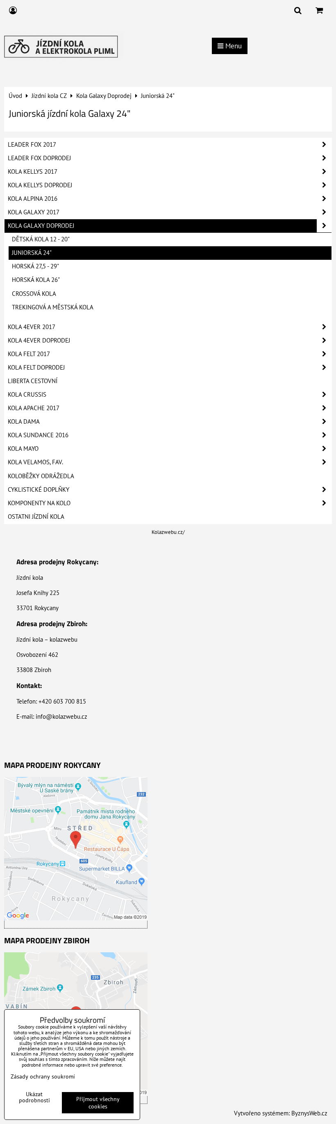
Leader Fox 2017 (32, 144)
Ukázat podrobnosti (34, 1097)
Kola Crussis (27, 394)
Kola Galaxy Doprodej (41, 225)
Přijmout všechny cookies (98, 1102)
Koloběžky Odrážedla (41, 476)
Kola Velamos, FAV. (35, 462)
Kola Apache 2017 (33, 408)
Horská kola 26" (36, 280)
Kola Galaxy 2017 (33, 212)
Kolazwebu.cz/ (168, 532)
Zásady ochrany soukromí (43, 1076)
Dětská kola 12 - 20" (41, 239)
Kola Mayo (23, 448)
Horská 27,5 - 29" (35, 266)
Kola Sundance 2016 (38, 435)
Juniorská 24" (32, 253)
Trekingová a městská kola (52, 307)
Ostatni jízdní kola (36, 516)
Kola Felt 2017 (29, 354)
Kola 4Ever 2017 (31, 327)
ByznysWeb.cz (309, 1113)
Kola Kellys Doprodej (40, 185)
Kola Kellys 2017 (32, 171)
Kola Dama (24, 421)
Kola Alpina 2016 (32, 198)
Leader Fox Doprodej (39, 158)
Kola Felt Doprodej (36, 367)
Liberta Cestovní (32, 381)
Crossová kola (34, 293)
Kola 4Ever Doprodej (39, 340)
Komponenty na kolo (39, 503)
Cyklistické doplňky (38, 489)
